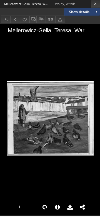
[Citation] (50, 19)
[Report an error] (60, 19)
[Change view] (32, 19)
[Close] (95, 4)
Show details (79, 11)
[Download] (5, 19)
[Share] (15, 19)
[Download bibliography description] (41, 19)
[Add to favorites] (24, 19)
